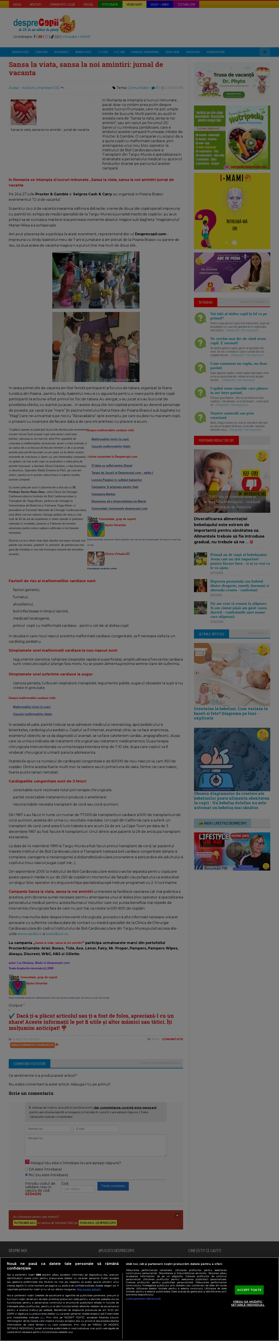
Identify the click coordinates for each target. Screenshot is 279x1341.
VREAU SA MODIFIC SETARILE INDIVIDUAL (247, 1303)
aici (42, 1317)
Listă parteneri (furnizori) (143, 1298)
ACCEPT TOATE (249, 1290)
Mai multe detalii (89, 1289)
